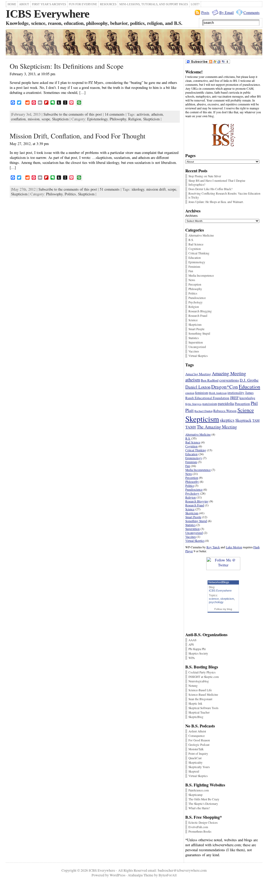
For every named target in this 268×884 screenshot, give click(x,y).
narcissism (209, 403)
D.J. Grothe (249, 380)
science (214, 598)
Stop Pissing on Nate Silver (204, 176)
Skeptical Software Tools (203, 708)
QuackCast (195, 758)
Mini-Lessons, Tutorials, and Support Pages (153, 4)
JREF (234, 397)
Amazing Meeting (229, 373)
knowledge (247, 397)
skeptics (227, 420)
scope (46, 118)
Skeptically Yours (199, 767)
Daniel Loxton (197, 387)
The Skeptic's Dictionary (203, 804)
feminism (201, 392)
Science (193, 320)
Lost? (195, 4)
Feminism (194, 267)
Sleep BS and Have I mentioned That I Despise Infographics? (216, 182)
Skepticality (195, 762)
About (24, 4)
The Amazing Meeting (217, 427)
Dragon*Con (224, 386)
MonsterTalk (196, 749)
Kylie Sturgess (193, 404)
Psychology (195, 302)
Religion (134, 118)
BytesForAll (168, 875)
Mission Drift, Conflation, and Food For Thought (77, 135)
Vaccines (193, 351)
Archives (191, 215)
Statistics (193, 338)
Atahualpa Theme (140, 875)
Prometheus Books (199, 831)
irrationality (235, 392)
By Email (226, 12)
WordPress (117, 875)
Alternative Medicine (201, 235)
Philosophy (118, 118)
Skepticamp (195, 795)
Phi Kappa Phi (197, 649)
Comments (251, 12)
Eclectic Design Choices (202, 822)
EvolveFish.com (198, 827)
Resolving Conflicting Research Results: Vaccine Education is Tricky (224, 195)
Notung (193, 686)
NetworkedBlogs (218, 582)
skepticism (227, 598)
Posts (205, 12)
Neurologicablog (198, 681)
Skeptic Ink (195, 703)
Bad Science (195, 244)
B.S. (191, 240)
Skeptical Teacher (199, 712)
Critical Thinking (198, 253)
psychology (216, 602)
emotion (189, 393)
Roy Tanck (213, 547)
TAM (256, 420)
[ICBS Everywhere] (134, 43)
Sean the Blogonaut (200, 699)
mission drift (156, 189)
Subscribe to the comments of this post (72, 114)
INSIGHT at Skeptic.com (203, 677)
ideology (138, 189)
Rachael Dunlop (203, 411)
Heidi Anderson (218, 393)
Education (194, 258)
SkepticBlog (195, 717)
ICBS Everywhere (47, 14)
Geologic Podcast (198, 745)
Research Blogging (200, 311)
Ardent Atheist (197, 731)
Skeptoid (193, 771)
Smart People (196, 329)
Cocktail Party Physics (201, 672)
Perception (194, 284)
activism (143, 114)
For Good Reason (199, 740)
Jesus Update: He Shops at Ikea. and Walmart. (216, 202)
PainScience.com (198, 790)
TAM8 (190, 427)
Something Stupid (199, 333)
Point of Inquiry (198, 754)
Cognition (194, 249)
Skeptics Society (198, 653)
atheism (157, 114)
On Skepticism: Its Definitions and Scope (67, 66)
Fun (190, 271)
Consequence (196, 736)
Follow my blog (223, 609)
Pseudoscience (197, 298)
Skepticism (60, 118)
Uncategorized (197, 347)
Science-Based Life (200, 690)
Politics (70, 193)
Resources (108, 4)
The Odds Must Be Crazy (203, 799)
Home (12, 4)
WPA (191, 658)
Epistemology (97, 118)
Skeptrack (243, 420)
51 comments (110, 189)
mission (34, 118)
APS (191, 644)
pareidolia (226, 403)
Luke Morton (234, 547)
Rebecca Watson (225, 410)
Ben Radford (210, 380)
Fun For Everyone (83, 4)
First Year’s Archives (49, 4)
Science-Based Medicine (203, 695)
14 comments (115, 114)
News (191, 280)
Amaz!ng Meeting (198, 374)
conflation (18, 118)
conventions (229, 380)
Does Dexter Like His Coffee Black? (210, 189)
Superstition (195, 342)
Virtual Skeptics (198, 356)
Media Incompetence (201, 275)
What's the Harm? (199, 808)
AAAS (192, 640)
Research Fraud (197, 316)
